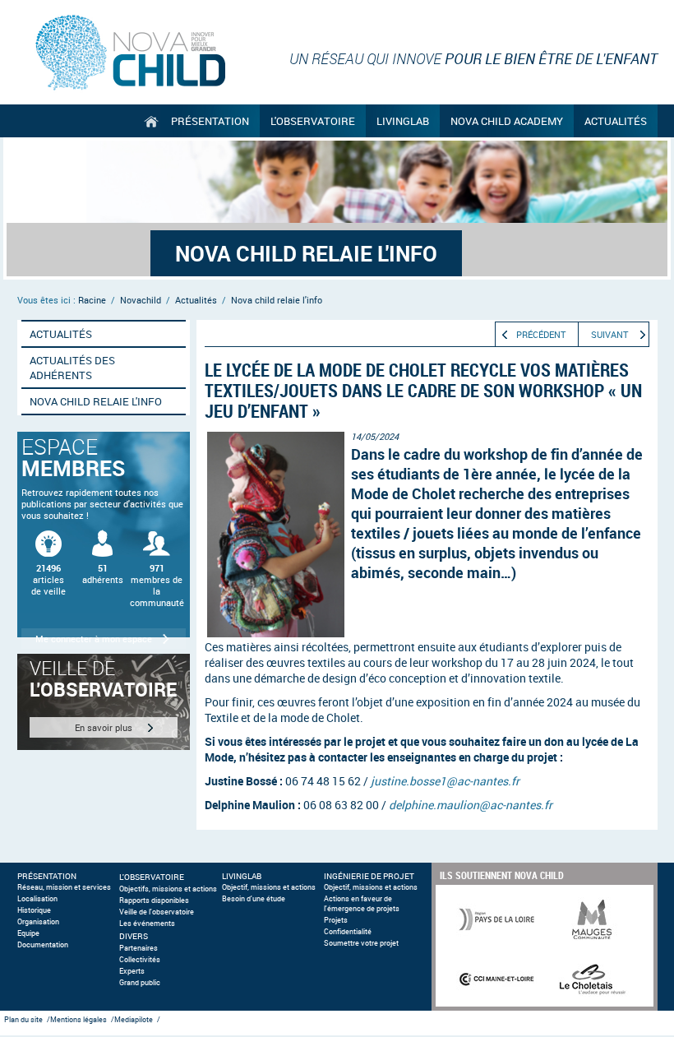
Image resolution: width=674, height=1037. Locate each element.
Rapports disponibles (154, 900)
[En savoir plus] (103, 702)
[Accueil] (148, 120)
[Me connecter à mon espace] (103, 534)
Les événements (147, 923)
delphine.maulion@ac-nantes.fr (470, 804)
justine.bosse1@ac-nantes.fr (445, 781)
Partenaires (138, 948)
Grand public (139, 983)
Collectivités (139, 960)
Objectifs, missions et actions (168, 889)
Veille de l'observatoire (156, 912)
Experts (132, 971)
